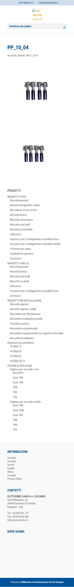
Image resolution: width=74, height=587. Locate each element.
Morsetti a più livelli (20, 224)
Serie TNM (18, 410)
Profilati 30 (15, 351)
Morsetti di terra (18, 215)
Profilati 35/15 (17, 361)
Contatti (11, 475)
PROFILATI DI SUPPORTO (20, 343)
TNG (15, 392)
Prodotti (11, 461)
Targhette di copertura (21, 253)
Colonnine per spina (20, 248)
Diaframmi (15, 234)
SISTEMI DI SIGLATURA (19, 365)
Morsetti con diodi (19, 281)
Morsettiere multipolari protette (26, 318)
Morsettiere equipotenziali (23, 328)
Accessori (15, 258)
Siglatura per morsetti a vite (24, 369)
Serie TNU (18, 382)
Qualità (11, 468)
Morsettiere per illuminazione (25, 314)
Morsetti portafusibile (21, 229)
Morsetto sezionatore (21, 219)
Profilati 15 (15, 346)
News (10, 471)
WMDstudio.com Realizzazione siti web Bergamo (42, 582)
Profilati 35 (15, 356)
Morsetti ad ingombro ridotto (25, 205)
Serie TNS (18, 415)
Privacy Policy (14, 478)
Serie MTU (18, 372)
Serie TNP (18, 377)
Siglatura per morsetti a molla (25, 401)
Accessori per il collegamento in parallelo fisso (34, 239)
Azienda (11, 457)
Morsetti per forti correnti (23, 210)
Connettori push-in (19, 323)
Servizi (10, 464)
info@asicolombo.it (17, 520)
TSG (15, 397)
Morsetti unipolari (19, 304)
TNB (15, 387)
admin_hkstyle (17, 55)
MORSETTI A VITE (16, 196)
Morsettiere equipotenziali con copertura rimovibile (36, 333)
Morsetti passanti (19, 200)
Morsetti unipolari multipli (23, 309)
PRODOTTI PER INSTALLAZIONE (24, 300)
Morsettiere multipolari (22, 338)
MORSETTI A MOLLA (18, 263)
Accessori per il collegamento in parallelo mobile (35, 244)
